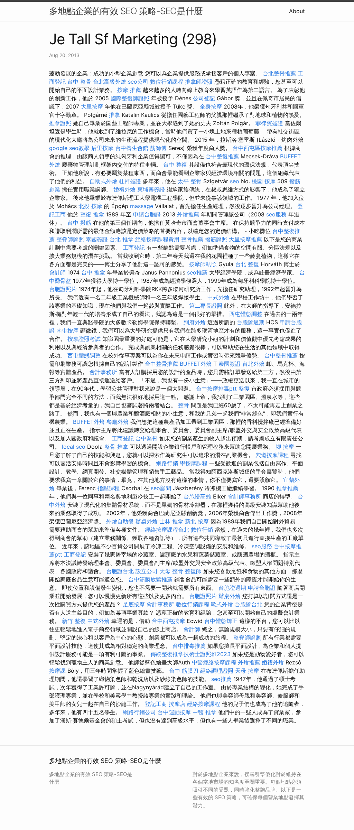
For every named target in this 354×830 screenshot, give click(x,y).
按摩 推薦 (129, 89)
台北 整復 (247, 264)
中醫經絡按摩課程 (214, 662)
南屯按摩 (67, 330)
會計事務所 (103, 372)
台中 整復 (175, 164)
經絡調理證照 (216, 670)
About (297, 11)
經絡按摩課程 (203, 703)
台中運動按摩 (174, 712)
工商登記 (134, 247)
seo (234, 181)
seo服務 (276, 214)
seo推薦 (197, 272)
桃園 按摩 (264, 181)
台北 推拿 (121, 239)
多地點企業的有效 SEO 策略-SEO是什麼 (126, 11)
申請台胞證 (147, 214)
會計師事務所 (244, 496)
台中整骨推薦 (281, 355)
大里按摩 (92, 106)
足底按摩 (134, 604)
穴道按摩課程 (272, 454)
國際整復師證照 (130, 98)
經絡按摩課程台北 (167, 529)
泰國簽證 (97, 239)
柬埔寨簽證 (151, 189)
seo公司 (138, 81)
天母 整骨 (171, 571)
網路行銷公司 (139, 712)
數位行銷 (202, 529)
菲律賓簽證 (269, 123)
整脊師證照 (70, 239)
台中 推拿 (93, 272)
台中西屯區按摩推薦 (257, 147)
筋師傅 (158, 147)
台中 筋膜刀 (183, 670)
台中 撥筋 (79, 222)
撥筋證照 (216, 239)
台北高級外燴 (109, 81)
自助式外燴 (103, 181)
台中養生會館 (131, 147)
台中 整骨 (79, 81)
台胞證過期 (250, 322)
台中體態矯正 (220, 620)
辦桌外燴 (147, 521)
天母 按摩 (247, 670)
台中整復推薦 (222, 156)
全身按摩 (211, 106)
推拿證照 (60, 123)
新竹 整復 (74, 620)
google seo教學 (69, 147)
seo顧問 (161, 488)
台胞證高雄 (197, 496)
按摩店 (177, 703)
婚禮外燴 (124, 189)
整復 (244, 388)
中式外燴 (218, 297)
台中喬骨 (147, 438)
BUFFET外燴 (196, 363)
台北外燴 (253, 363)
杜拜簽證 (130, 181)
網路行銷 (167, 463)
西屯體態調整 (245, 313)
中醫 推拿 (204, 712)
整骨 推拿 (116, 446)
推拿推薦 (287, 488)
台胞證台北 (120, 571)
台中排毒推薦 (189, 645)
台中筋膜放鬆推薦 (150, 579)
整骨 (183, 405)
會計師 (57, 272)
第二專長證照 (205, 305)
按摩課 (57, 670)
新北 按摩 (197, 521)
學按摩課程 (193, 463)
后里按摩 (102, 147)
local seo (73, 446)
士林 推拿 (171, 521)
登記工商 (156, 703)
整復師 (193, 571)
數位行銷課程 (166, 81)
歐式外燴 (222, 604)
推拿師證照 (199, 81)
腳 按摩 (285, 446)
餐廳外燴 (117, 421)
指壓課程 (108, 488)
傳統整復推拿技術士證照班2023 (190, 654)
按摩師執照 (203, 264)
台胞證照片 (63, 289)
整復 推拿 (92, 214)
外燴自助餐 (120, 521)
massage (141, 206)
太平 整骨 (190, 181)
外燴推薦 (188, 214)
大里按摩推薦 (245, 239)
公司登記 (204, 98)
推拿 (114, 114)
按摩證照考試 (84, 338)
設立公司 (147, 571)
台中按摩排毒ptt (216, 388)
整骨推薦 (192, 239)
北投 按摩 (90, 206)
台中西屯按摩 (168, 620)
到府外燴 (195, 322)
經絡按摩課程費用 (157, 239)
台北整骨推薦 (279, 73)
